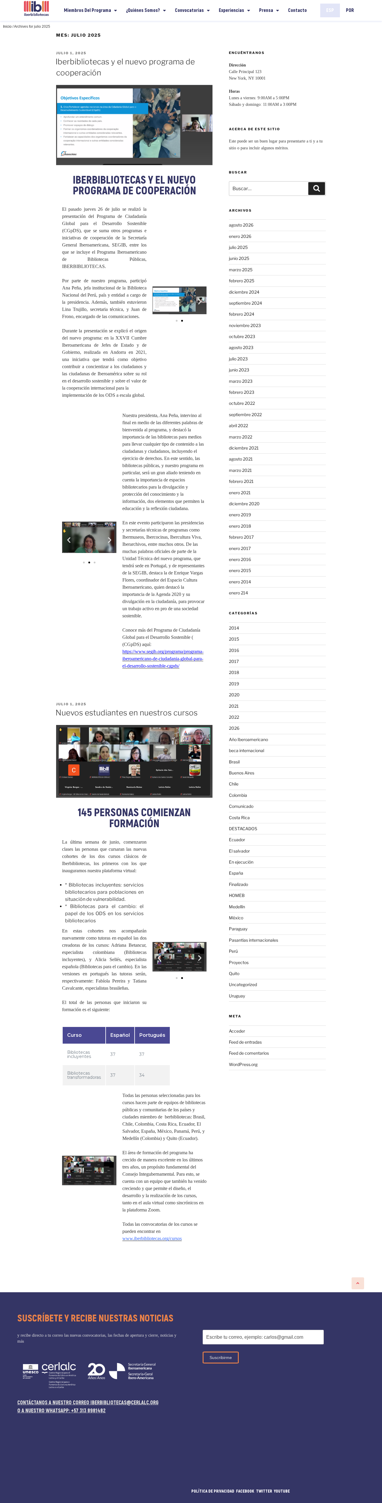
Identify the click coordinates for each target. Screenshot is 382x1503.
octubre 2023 (242, 336)
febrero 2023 (241, 392)
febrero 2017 (241, 537)
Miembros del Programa (87, 10)
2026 (234, 728)
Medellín (237, 906)
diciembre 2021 (244, 447)
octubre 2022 (242, 403)
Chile (233, 783)
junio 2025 (239, 258)
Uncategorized (243, 984)
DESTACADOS (243, 828)
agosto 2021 (241, 458)
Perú (233, 951)
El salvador (239, 850)
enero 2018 (240, 526)
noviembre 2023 (245, 325)
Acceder (237, 1030)
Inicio (7, 26)
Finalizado (238, 884)
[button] (177, 321)
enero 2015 (240, 570)
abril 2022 (238, 425)
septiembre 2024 (245, 303)
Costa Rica (239, 817)
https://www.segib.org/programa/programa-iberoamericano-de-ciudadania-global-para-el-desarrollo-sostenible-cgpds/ (163, 658)
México (236, 917)
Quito (234, 973)
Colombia (238, 795)
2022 (234, 717)
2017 (234, 661)
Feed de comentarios (249, 1053)
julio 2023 (238, 358)
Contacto (297, 10)
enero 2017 (240, 548)
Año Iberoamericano (248, 739)
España (236, 873)
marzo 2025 (240, 269)
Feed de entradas (245, 1042)
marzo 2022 (240, 436)
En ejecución (241, 861)
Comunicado (241, 806)
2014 (234, 627)
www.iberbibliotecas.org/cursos (152, 1238)
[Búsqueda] (316, 188)
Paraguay (238, 928)
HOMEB (237, 895)
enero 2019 (240, 514)
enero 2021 (240, 492)
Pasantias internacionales (253, 940)
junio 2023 (239, 369)
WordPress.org (243, 1064)
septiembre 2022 (245, 414)
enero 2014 (240, 581)
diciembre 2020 (244, 503)
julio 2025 (238, 247)
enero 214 (238, 592)
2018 (234, 672)
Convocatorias (189, 10)
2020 (234, 694)
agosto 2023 (241, 347)
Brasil (234, 761)
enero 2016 (240, 559)
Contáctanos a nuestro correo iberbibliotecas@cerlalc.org (87, 1403)
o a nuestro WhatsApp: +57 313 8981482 (61, 1411)
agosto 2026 (241, 224)
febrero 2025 (241, 280)
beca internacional (246, 750)
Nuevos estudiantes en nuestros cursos (127, 712)
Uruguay (237, 995)
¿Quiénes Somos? (143, 10)
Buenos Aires (241, 772)
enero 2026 (240, 236)
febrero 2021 (241, 481)
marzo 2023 (240, 381)
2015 (234, 639)
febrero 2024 (241, 314)
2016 (234, 650)
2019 (234, 683)
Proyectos (239, 962)
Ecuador (237, 839)
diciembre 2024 (244, 292)
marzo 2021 (240, 470)
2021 (234, 706)
